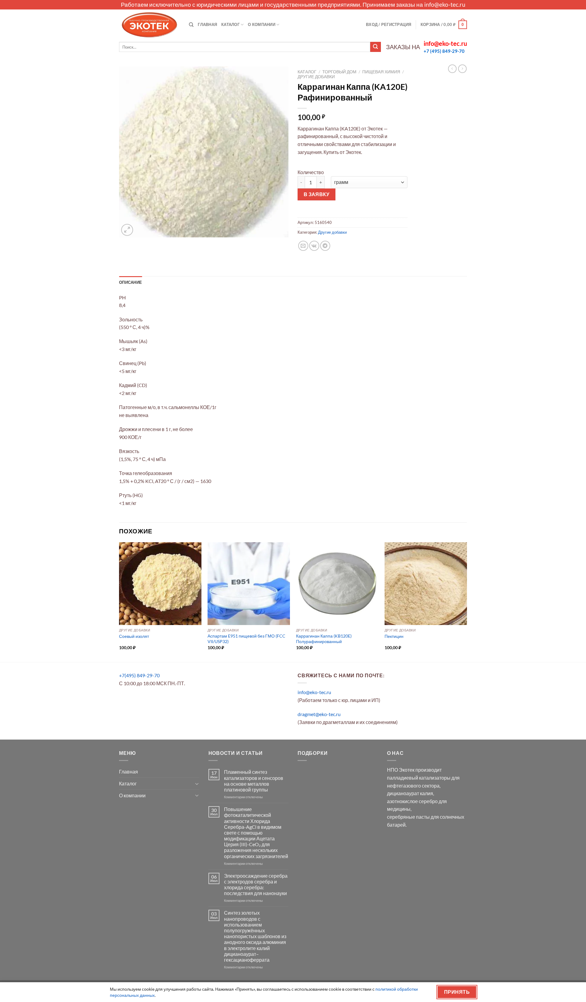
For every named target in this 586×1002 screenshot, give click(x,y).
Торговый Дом (339, 71)
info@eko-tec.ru (444, 4)
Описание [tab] (130, 282)
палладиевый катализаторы (418, 778)
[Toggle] (196, 783)
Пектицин (394, 636)
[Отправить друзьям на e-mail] (303, 246)
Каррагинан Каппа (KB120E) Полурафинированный (324, 638)
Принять (457, 992)
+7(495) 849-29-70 (139, 675)
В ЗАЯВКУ (317, 194)
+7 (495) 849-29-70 (444, 51)
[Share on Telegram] (325, 246)
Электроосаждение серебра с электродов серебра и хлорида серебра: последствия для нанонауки (256, 884)
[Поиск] (191, 25)
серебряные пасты (408, 817)
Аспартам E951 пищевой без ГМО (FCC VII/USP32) (246, 638)
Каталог (230, 24)
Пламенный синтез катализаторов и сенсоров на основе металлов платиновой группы (253, 780)
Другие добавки (316, 76)
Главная (207, 24)
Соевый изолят (134, 636)
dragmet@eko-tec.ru (319, 714)
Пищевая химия (381, 71)
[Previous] (119, 601)
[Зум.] (127, 230)
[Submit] (375, 47)
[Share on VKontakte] (314, 246)
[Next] (466, 601)
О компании (261, 24)
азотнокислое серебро (412, 801)
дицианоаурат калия (410, 793)
